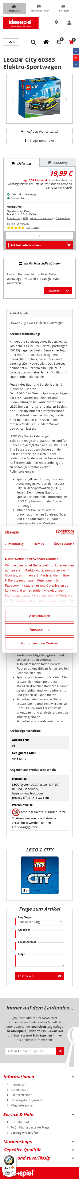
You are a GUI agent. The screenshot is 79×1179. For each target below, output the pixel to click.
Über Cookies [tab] (64, 543)
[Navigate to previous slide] (13, 99)
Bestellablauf (20, 1122)
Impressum (13, 218)
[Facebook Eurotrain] (76, 64)
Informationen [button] (18, 1076)
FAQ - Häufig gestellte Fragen (31, 1127)
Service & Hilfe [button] (18, 1114)
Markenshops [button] (17, 1141)
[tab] (21, 162)
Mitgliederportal (22, 1105)
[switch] (9, 1173)
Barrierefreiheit (21, 1095)
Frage (21, 954)
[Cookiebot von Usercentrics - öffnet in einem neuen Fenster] (56, 532)
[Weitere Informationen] (70, 187)
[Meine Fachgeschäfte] (46, 41)
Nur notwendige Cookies (39, 643)
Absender (24, 930)
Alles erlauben (39, 615)
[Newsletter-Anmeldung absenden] (60, 1051)
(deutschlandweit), (46, 180)
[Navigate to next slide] (66, 99)
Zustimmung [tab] (14, 543)
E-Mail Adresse (27, 942)
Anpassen (37, 629)
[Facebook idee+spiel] (76, 51)
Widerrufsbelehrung (42, 218)
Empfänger (25, 917)
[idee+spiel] (21, 23)
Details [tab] (39, 543)
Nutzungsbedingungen (27, 1100)
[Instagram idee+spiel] (76, 58)
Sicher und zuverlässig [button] (26, 1158)
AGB (25, 218)
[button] (56, 22)
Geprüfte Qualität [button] (22, 1150)
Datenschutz (63, 218)
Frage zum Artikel (42, 141)
